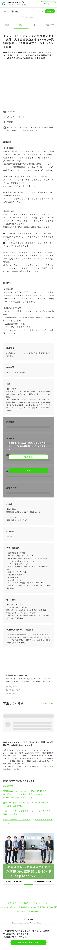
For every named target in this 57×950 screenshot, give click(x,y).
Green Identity (34, 861)
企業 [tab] (7, 25)
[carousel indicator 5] (33, 834)
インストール (48, 4)
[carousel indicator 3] (29, 834)
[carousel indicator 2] (26, 834)
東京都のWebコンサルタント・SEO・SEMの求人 (25, 791)
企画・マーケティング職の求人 (16, 803)
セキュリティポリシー (8, 857)
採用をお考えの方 (14, 853)
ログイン (40, 11)
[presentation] (28, 17)
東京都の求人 (9, 786)
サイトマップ (22, 861)
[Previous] (7, 83)
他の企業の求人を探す (28, 942)
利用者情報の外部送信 (27, 857)
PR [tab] (35, 25)
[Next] (50, 83)
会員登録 (50, 11)
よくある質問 (52, 857)
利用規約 (41, 857)
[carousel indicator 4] (31, 834)
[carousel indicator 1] (24, 834)
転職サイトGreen (7, 878)
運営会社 (26, 853)
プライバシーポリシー (40, 853)
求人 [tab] (21, 25)
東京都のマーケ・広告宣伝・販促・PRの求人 (23, 794)
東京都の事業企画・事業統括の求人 (18, 797)
